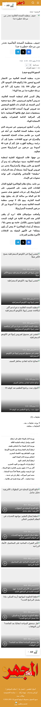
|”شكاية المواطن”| (11, 689)
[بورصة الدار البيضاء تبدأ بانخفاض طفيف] (20, 446)
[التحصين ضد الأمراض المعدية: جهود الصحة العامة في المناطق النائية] (20, 581)
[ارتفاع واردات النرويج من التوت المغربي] (20, 465)
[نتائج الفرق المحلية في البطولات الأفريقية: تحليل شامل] (20, 501)
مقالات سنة (20, 696)
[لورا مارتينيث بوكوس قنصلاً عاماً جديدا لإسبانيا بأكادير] (20, 472)
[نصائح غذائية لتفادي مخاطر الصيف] (20, 372)
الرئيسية (37, 12)
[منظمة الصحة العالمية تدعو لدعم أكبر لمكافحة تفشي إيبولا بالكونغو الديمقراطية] (20, 319)
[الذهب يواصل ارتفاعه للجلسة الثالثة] (20, 443)
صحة (31, 12)
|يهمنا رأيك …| (21, 692)
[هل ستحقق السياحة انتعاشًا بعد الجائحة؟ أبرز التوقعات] (20, 635)
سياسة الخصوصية (9, 692)
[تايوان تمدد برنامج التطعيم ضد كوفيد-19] (20, 399)
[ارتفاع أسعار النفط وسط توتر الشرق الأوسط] (20, 450)
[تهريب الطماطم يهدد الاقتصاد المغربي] (20, 454)
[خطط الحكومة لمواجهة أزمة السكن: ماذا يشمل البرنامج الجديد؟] (20, 608)
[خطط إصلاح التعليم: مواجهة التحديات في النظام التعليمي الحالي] (20, 527)
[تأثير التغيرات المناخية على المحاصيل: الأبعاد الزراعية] (20, 554)
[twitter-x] (23, 51)
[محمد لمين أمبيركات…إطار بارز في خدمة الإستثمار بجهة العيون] (20, 476)
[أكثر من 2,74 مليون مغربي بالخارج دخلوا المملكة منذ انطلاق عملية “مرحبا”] (20, 468)
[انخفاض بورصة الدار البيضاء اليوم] (20, 457)
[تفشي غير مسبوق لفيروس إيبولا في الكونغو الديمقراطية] (20, 346)
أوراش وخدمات (32, 692)
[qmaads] (20, 670)
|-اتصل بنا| (22, 689)
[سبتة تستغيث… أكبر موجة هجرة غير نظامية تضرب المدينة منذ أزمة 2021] (20, 479)
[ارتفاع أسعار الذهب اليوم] (20, 461)
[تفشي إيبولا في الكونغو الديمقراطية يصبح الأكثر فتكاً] (20, 265)
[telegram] (17, 51)
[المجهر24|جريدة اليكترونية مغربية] (20, 2)
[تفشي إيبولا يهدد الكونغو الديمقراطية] (20, 292)
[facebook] (28, 51)
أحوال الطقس (31, 689)
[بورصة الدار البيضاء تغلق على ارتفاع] (20, 439)
